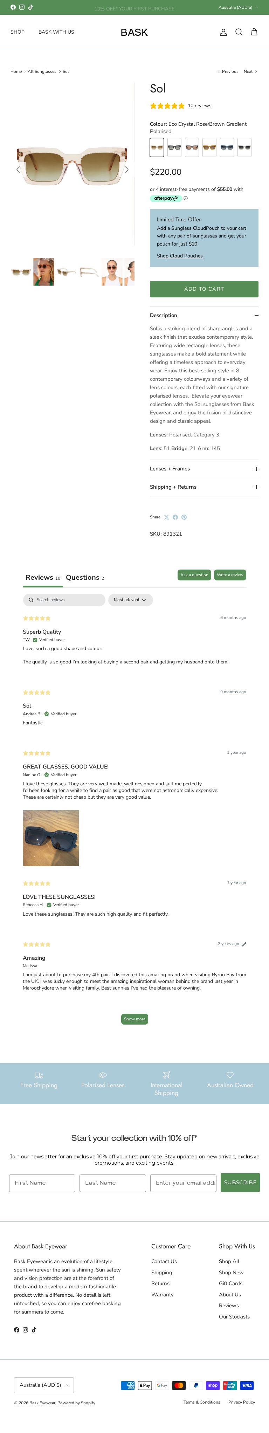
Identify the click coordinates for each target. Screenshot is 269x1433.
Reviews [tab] (43, 577)
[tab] (85, 578)
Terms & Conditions (202, 1402)
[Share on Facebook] (175, 517)
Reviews (229, 1305)
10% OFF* (106, 7)
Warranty (162, 1294)
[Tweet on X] (166, 517)
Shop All (229, 1261)
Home (16, 71)
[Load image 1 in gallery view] (72, 166)
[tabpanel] (134, 812)
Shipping (161, 1272)
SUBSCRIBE (240, 1182)
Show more (134, 1019)
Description (163, 315)
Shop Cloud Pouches (180, 256)
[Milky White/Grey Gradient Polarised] (244, 147)
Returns (160, 1283)
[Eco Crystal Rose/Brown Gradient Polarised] (157, 147)
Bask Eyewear (42, 1403)
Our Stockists (234, 1316)
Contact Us (164, 1261)
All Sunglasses (42, 71)
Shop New (231, 1272)
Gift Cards (230, 1283)
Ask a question (194, 575)
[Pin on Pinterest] (184, 517)
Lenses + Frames (170, 468)
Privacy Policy (241, 1402)
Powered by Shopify (76, 1403)
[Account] (222, 32)
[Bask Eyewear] (134, 32)
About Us (230, 1294)
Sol (66, 71)
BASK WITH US (56, 32)
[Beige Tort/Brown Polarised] (192, 147)
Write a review (230, 575)
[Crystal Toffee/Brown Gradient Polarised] (209, 147)
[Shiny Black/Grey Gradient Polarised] (174, 147)
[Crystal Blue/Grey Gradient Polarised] (227, 147)
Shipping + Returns (173, 486)
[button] (51, 837)
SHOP (18, 32)
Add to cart (204, 288)
